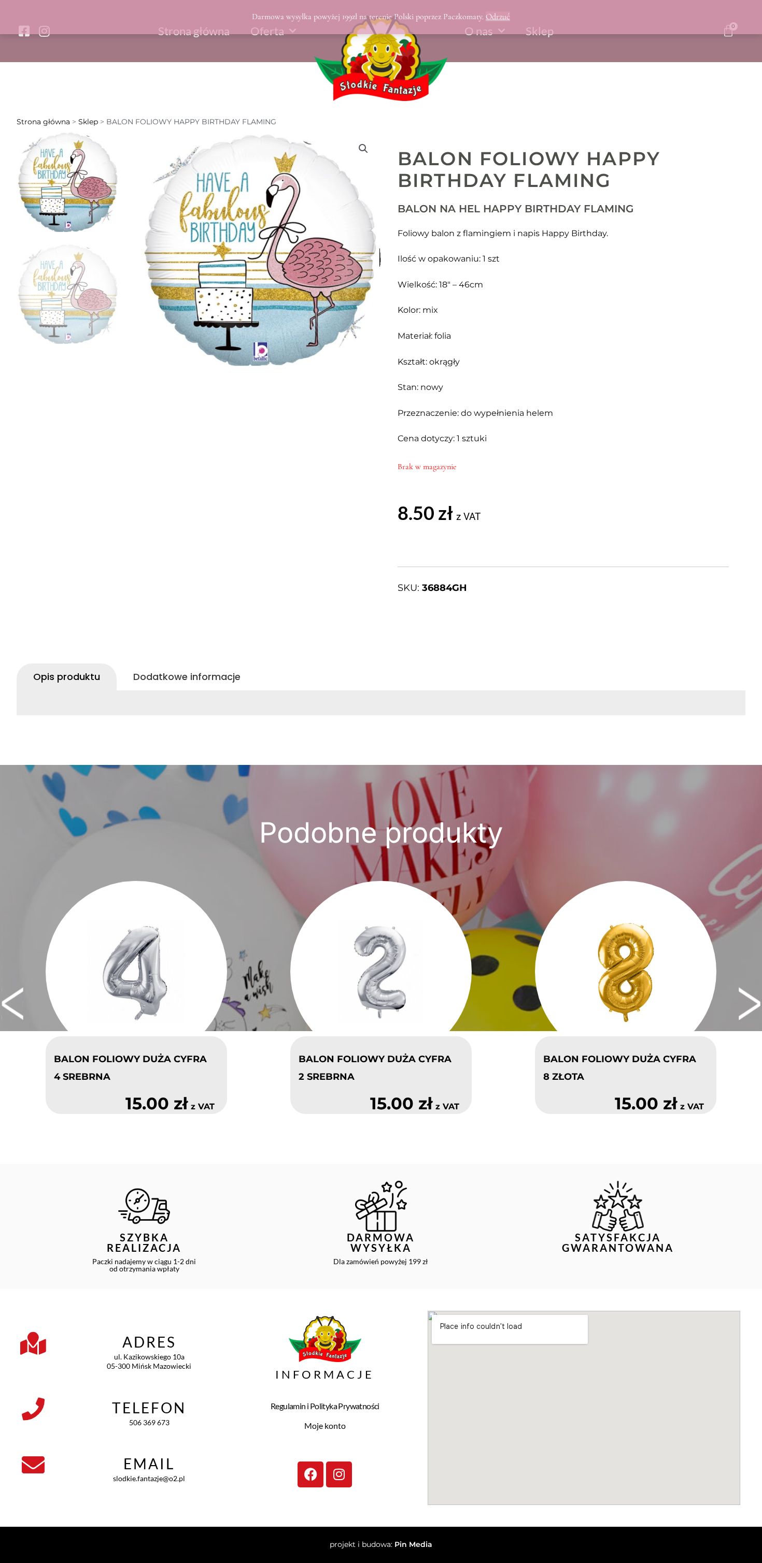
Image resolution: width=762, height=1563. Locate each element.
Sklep (88, 121)
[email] (33, 1465)
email (149, 1463)
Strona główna (43, 121)
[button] (363, 148)
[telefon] (33, 1409)
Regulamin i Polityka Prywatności (325, 1406)
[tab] (67, 676)
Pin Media (413, 1544)
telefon (149, 1407)
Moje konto (325, 1425)
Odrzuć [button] (498, 16)
